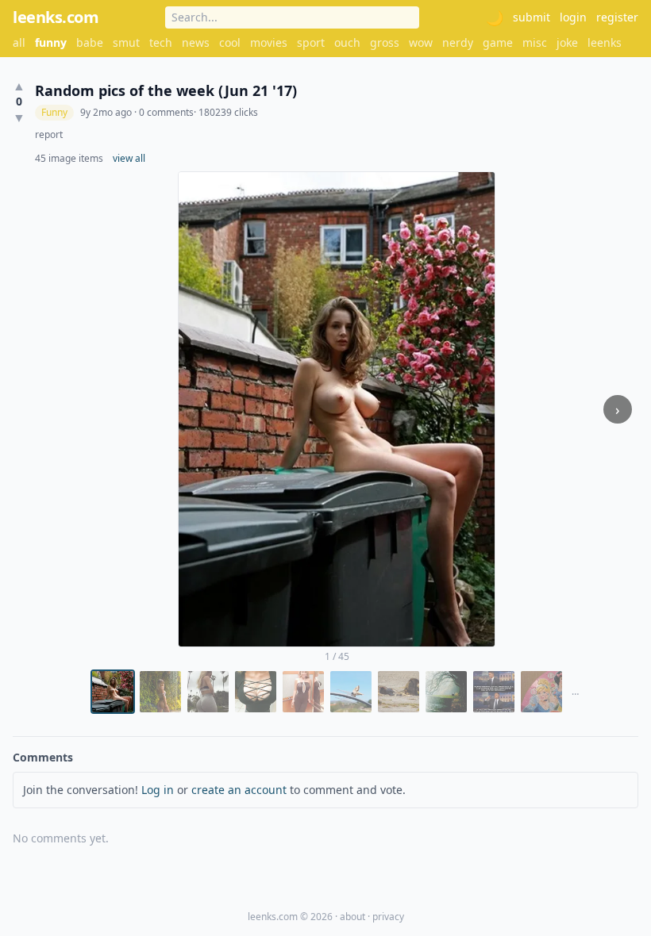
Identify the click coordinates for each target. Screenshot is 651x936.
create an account (239, 789)
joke (567, 42)
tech (160, 42)
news (196, 42)
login (573, 17)
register (617, 17)
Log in (157, 789)
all (19, 42)
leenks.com (55, 17)
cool (230, 42)
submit (531, 17)
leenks (604, 42)
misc (534, 42)
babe (89, 42)
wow (421, 42)
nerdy (457, 42)
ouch (347, 42)
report (49, 135)
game (498, 42)
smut (126, 42)
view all (129, 158)
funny (51, 42)
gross (384, 42)
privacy (388, 916)
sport (311, 42)
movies (268, 42)
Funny (54, 112)
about (352, 916)
